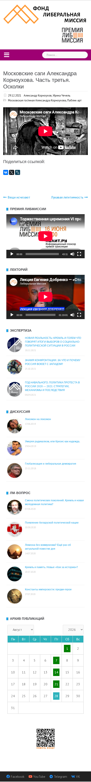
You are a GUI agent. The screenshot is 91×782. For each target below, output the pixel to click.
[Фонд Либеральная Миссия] (45, 14)
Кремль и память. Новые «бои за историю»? (51, 567)
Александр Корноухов (38, 95)
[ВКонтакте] (5, 172)
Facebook (17, 776)
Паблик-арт (74, 100)
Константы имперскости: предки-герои (48, 589)
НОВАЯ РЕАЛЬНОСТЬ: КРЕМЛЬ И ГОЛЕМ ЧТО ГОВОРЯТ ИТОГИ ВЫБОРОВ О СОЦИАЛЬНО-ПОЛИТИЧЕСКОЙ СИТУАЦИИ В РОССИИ (53, 342)
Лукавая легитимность (67, 197)
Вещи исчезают (19, 197)
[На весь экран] (79, 254)
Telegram (60, 776)
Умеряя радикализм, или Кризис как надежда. (52, 441)
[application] (45, 236)
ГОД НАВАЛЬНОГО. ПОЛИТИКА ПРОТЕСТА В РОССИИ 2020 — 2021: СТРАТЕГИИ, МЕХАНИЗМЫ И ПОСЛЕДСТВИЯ (52, 386)
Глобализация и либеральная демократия (50, 463)
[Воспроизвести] (12, 254)
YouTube (39, 776)
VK (78, 776)
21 (56, 684)
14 (56, 672)
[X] (11, 172)
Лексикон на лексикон (38, 419)
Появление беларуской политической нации (52, 522)
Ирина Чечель (61, 95)
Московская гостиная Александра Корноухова (37, 100)
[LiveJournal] (17, 172)
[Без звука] (72, 254)
